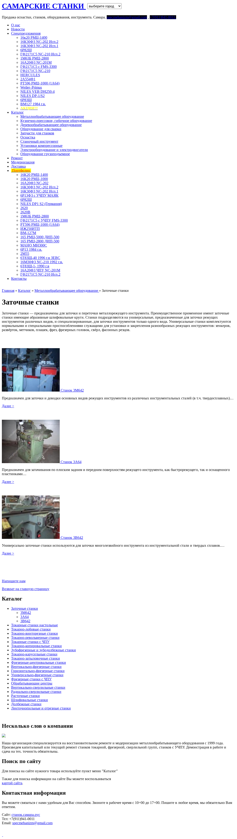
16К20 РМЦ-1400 (34, 175)
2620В (25, 212)
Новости (18, 29)
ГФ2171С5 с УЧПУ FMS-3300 (44, 220)
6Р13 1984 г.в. (31, 249)
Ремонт (17, 158)
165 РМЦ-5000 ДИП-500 (39, 237)
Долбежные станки (26, 704)
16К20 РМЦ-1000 (34, 179)
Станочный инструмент (39, 141)
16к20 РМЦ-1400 (33, 37)
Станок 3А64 (71, 462)
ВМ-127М (28, 233)
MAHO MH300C (33, 245)
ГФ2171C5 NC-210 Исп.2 (40, 54)
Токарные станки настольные (34, 625)
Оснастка (27, 137)
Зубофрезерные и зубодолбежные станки (43, 650)
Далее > (8, 406)
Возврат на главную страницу (25, 589)
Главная (8, 291)
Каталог (17, 112)
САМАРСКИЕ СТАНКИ (44, 6)
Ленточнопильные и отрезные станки (41, 708)
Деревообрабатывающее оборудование (51, 125)
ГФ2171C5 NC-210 (35, 71)
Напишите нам (13, 581)
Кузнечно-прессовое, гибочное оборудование (56, 121)
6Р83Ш (26, 100)
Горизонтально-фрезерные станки (38, 671)
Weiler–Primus (31, 87)
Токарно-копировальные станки (36, 646)
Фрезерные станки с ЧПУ (31, 679)
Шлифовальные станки (29, 700)
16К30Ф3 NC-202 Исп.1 (39, 46)
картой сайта (12, 783)
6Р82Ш (26, 50)
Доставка (18, 166)
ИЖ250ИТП (30, 229)
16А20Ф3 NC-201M (36, 62)
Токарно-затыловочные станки (35, 658)
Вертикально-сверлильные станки (38, 687)
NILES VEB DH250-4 (37, 92)
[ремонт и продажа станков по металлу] (2, 835)
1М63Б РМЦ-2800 (34, 58)
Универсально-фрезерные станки (37, 675)
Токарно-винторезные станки (34, 633)
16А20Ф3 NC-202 (34, 183)
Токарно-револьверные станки (35, 638)
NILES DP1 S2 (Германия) (41, 204)
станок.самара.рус (26, 815)
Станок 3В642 (72, 538)
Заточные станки (24, 608)
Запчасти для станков (37, 133)
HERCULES (30, 75)
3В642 (25, 621)
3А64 (24, 617)
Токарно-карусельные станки (34, 654)
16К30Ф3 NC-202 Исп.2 (39, 42)
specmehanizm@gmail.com (32, 823)
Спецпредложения (26, 33)
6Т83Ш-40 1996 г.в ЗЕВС (40, 258)
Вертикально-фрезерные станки (36, 667)
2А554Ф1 (27, 79)
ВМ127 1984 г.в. (33, 104)
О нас (15, 25)
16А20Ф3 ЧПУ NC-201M (40, 270)
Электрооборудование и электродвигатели (54, 150)
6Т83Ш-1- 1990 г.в (34, 266)
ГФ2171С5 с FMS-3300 (38, 67)
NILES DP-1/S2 (32, 96)
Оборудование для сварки (40, 129)
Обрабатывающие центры (31, 683)
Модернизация (22, 162)
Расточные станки (25, 696)
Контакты (19, 279)
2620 (24, 208)
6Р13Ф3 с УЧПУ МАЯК (39, 195)
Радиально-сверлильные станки (36, 692)
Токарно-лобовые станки (31, 629)
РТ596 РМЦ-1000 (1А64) (39, 83)
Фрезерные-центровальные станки (38, 662)
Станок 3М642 (72, 390)
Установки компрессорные (41, 146)
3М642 (25, 613)
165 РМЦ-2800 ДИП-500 (39, 241)
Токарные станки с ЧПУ (30, 642)
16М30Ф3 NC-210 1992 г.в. (41, 262)
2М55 (24, 254)
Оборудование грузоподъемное (45, 154)
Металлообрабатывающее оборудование (52, 116)
